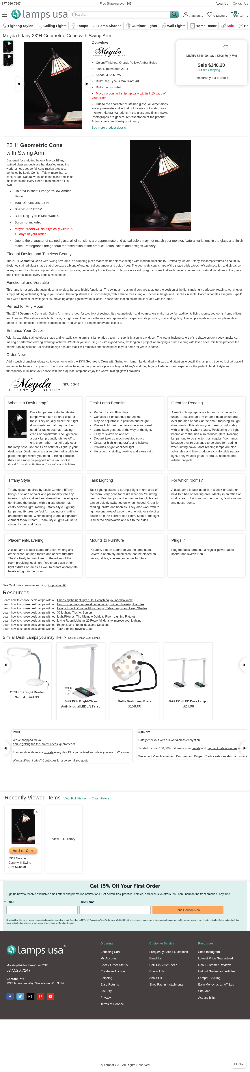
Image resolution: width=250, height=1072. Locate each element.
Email (10, 902)
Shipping (106, 978)
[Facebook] (10, 996)
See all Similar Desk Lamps (84, 637)
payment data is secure (222, 748)
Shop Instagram (209, 952)
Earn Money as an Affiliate (216, 984)
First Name (86, 902)
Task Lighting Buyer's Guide (75, 628)
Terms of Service (112, 1004)
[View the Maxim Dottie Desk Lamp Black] (134, 671)
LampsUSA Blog (209, 978)
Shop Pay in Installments (166, 984)
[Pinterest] (40, 996)
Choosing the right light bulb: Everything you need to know (95, 600)
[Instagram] (30, 996)
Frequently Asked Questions (168, 952)
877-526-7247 (11, 3)
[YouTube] (50, 996)
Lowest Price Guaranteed (215, 958)
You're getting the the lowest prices (35, 744)
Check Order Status (114, 965)
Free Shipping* (116, 3)
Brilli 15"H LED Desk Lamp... (188, 701)
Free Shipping (210, 70)
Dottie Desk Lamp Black (134, 701)
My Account (108, 958)
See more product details (109, 127)
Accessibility (207, 997)
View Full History (75, 798)
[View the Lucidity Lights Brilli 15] (81, 671)
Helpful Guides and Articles (216, 971)
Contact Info (15, 979)
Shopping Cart (110, 952)
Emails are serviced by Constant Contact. (56, 922)
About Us (222, 3)
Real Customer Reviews (214, 965)
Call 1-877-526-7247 (163, 965)
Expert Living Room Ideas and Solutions (83, 624)
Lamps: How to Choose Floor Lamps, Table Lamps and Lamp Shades (102, 608)
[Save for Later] (226, 47)
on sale (48, 752)
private (196, 748)
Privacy (105, 997)
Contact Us (240, 3)
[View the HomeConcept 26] (27, 666)
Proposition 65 (57, 585)
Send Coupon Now (188, 910)
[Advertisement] (125, 1032)
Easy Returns (109, 984)
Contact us (49, 760)
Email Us (155, 958)
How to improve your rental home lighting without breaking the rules (100, 604)
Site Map (204, 991)
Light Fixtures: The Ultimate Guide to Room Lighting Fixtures (96, 616)
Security (106, 991)
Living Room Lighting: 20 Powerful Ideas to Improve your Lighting (99, 620)
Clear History (101, 798)
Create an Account (113, 971)
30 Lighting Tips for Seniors (75, 612)
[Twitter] (20, 996)
